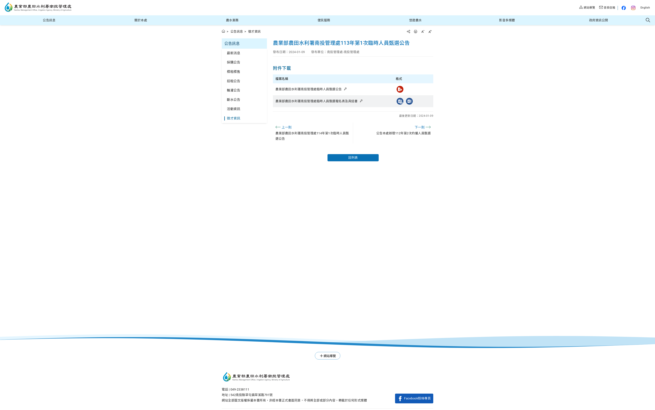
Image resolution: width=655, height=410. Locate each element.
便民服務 (324, 20)
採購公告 (233, 62)
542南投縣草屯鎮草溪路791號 (251, 395)
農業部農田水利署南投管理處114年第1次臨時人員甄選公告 (312, 132)
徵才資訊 (233, 118)
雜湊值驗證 (345, 89)
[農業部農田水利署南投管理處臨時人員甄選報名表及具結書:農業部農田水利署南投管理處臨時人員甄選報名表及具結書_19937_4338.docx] (409, 101)
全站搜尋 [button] (648, 20)
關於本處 (140, 20)
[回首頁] (294, 377)
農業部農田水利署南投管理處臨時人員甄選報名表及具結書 (316, 101)
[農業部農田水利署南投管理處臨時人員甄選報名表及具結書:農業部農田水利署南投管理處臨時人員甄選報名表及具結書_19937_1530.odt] (400, 101)
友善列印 (415, 31)
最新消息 (233, 53)
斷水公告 (233, 100)
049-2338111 (239, 389)
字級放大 (430, 31)
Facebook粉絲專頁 (417, 398)
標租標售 (233, 72)
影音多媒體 (507, 20)
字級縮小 (423, 31)
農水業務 (232, 20)
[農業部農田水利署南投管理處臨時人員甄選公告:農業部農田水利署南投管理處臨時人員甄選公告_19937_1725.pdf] (400, 89)
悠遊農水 (415, 20)
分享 (408, 31)
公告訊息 (49, 20)
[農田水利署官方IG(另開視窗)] (633, 8)
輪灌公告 (233, 90)
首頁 (223, 31)
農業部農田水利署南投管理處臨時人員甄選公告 (309, 89)
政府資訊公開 (598, 20)
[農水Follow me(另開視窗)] (623, 8)
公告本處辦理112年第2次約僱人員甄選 (403, 130)
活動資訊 (233, 109)
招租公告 (233, 81)
